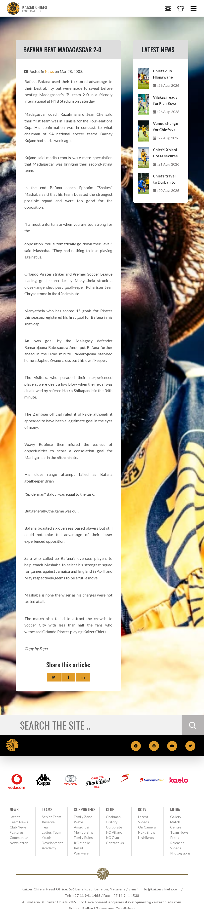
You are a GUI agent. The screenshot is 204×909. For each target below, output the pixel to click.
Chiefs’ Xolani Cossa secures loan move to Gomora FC (165, 153)
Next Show (146, 832)
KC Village (114, 832)
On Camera (147, 827)
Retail (78, 848)
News (49, 71)
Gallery (175, 817)
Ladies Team (51, 832)
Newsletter (19, 843)
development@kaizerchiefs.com (153, 902)
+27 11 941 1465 (86, 895)
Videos (175, 848)
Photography (180, 853)
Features (17, 832)
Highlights (146, 837)
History (111, 822)
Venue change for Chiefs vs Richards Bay (165, 127)
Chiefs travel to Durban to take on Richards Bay (164, 179)
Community (19, 837)
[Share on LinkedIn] (83, 677)
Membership (83, 832)
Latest (15, 817)
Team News (19, 822)
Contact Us (115, 843)
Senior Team (51, 817)
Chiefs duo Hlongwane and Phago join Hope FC (165, 74)
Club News (18, 827)
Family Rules (83, 837)
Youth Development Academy (52, 842)
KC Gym (112, 837)
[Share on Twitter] (54, 677)
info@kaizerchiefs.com (161, 889)
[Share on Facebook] (68, 677)
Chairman (113, 817)
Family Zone (83, 817)
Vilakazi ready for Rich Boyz (165, 100)
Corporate (114, 827)
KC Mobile (82, 843)
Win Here (81, 853)
